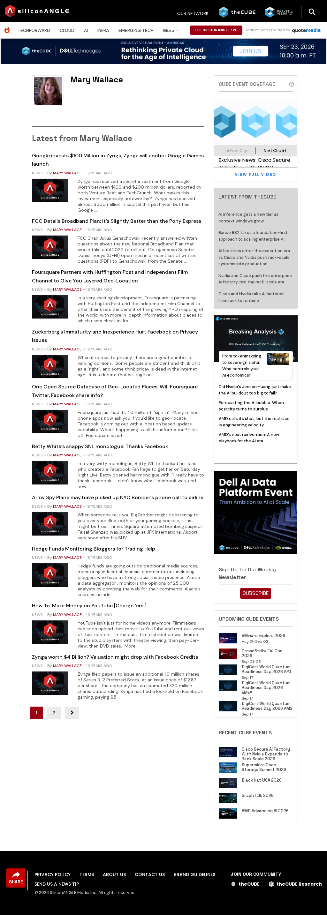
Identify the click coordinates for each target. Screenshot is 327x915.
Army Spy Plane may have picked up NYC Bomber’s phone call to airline (117, 497)
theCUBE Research (299, 884)
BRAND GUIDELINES (194, 874)
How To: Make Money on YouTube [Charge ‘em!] (89, 605)
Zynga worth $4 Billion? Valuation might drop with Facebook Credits (115, 657)
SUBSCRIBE (256, 593)
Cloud (67, 30)
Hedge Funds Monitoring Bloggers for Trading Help (93, 548)
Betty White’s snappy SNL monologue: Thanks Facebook (100, 446)
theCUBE (249, 884)
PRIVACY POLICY (52, 874)
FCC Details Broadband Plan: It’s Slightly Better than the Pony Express (116, 221)
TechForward (34, 30)
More (168, 30)
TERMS (87, 874)
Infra (103, 30)
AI (86, 30)
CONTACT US (150, 874)
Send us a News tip (56, 884)
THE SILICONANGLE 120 (216, 30)
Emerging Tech (136, 30)
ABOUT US (114, 874)
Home (8, 26)
